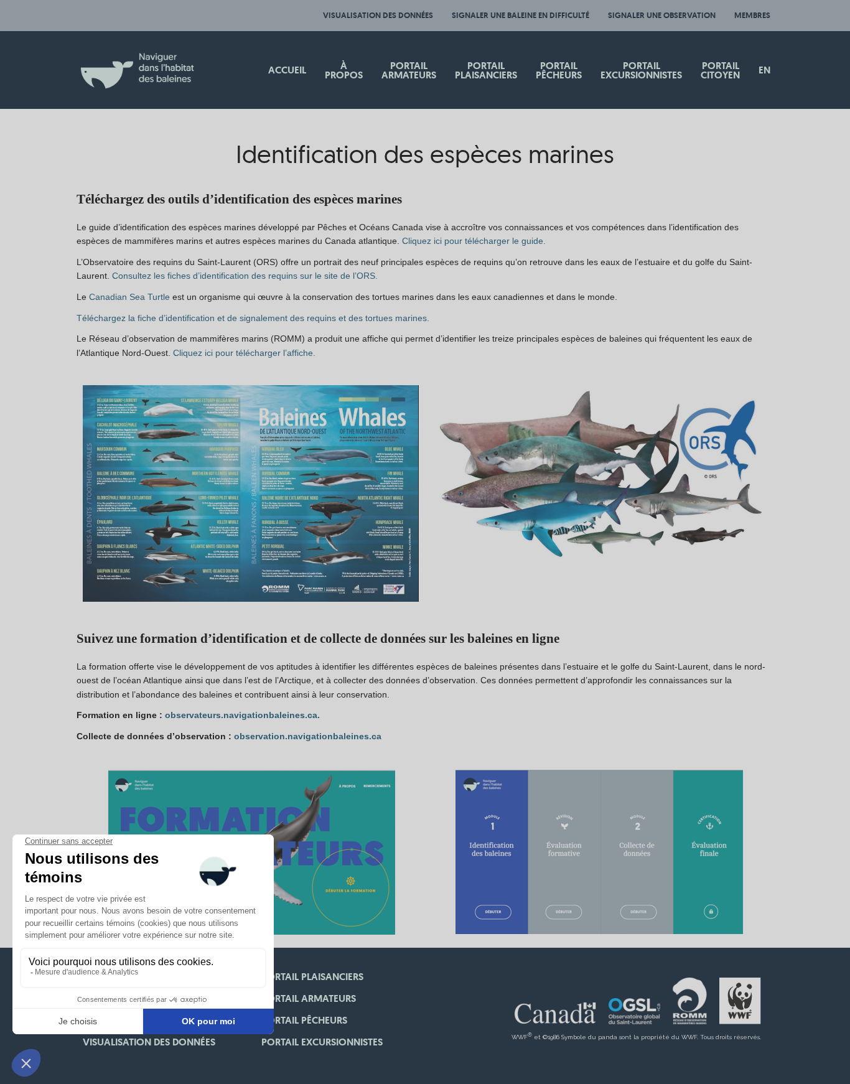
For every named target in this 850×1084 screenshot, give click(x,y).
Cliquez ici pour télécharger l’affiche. (244, 353)
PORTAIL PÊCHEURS (304, 1020)
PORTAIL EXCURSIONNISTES (322, 1042)
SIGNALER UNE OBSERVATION (662, 15)
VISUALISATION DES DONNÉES (378, 15)
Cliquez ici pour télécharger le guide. (475, 241)
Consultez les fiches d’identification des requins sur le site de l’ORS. (245, 276)
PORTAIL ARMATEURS (308, 998)
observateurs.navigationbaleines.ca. (242, 715)
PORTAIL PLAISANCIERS (312, 976)
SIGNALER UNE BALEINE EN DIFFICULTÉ (520, 15)
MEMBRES (752, 15)
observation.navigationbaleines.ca (307, 736)
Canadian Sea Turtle (129, 297)
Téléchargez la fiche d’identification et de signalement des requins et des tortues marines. (253, 318)
